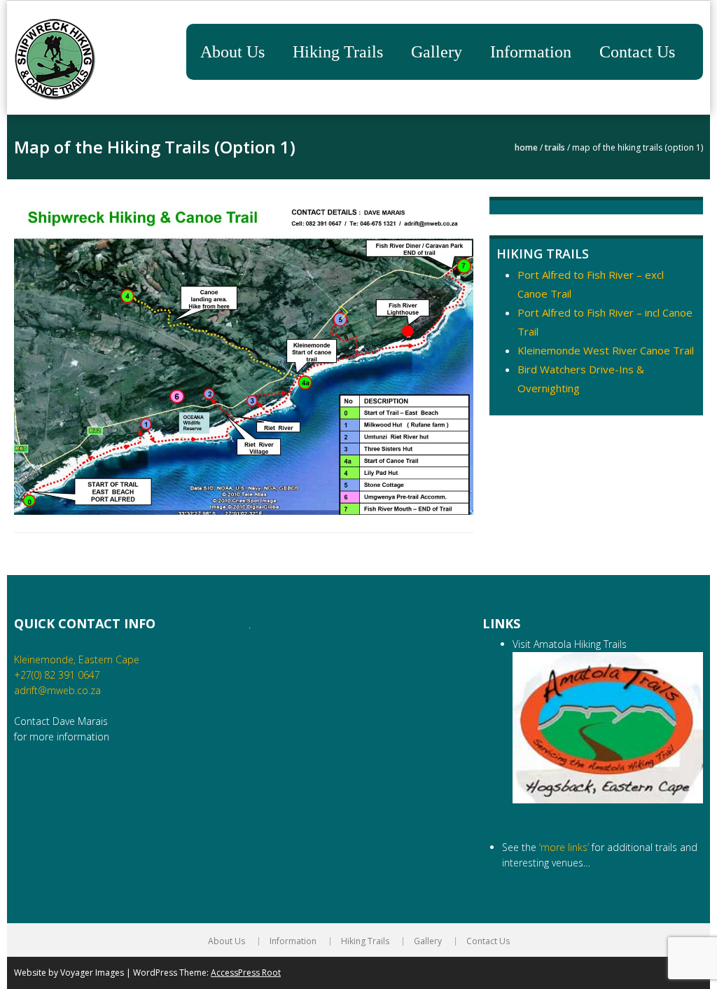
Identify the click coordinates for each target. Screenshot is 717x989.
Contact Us (637, 52)
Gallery (436, 52)
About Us (232, 52)
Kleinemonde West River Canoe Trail (605, 350)
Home (526, 147)
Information (530, 52)
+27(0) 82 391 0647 (57, 675)
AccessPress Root (246, 972)
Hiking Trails (338, 52)
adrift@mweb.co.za (57, 690)
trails (555, 147)
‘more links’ (564, 847)
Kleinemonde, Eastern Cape (76, 659)
